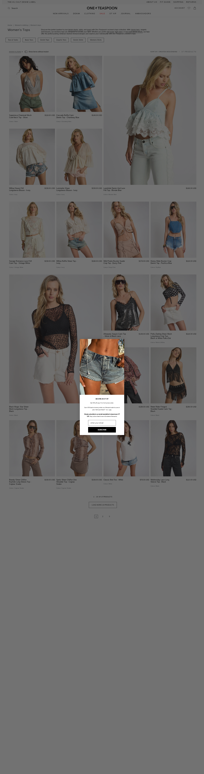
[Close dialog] (120, 342)
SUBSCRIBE (102, 430)
